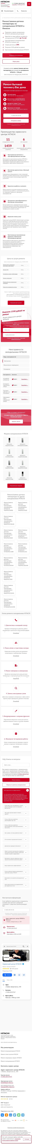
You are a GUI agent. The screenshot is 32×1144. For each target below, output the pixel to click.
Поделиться (2, 1115)
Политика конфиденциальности (16, 1127)
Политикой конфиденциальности (19, 914)
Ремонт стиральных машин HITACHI (11, 1058)
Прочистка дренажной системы (10, 287)
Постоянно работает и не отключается (6, 392)
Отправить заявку (16, 120)
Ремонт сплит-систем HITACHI (9, 1054)
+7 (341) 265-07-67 (19, 3)
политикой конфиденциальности (18, 338)
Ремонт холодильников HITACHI (10, 1061)
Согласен (27, 1139)
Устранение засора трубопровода (10, 274)
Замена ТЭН (5, 269)
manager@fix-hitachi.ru (7, 1087)
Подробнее (16, 633)
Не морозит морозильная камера (6, 385)
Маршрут (8, 974)
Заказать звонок (16, 421)
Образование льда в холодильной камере (6, 399)
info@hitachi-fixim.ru (7, 1082)
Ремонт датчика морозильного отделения (9, 283)
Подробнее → (24, 379)
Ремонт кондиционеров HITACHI (10, 1051)
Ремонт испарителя (7, 278)
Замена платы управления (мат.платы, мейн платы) (9, 265)
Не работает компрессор (6, 379)
